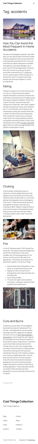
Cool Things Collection (12, 3)
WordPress (31, 440)
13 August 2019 (7, 383)
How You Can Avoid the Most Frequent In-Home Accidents (18, 46)
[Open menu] (34, 3)
